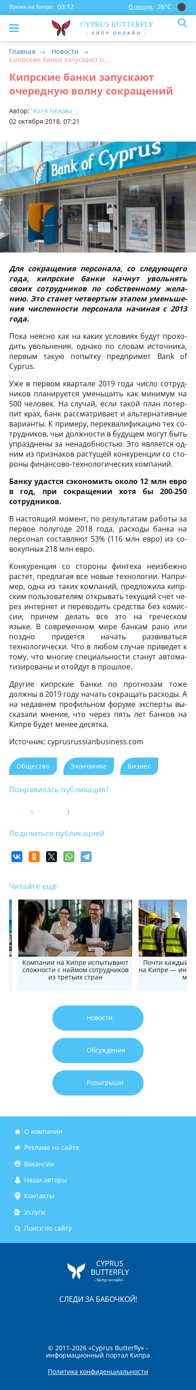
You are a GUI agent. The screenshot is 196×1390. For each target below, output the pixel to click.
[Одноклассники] (34, 856)
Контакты (39, 1195)
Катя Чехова (51, 110)
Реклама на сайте (51, 1147)
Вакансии (39, 1163)
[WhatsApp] (69, 856)
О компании (43, 1131)
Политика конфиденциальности (98, 1371)
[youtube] (150, 1318)
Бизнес (139, 766)
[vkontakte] (130, 1318)
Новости (65, 51)
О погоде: (141, 7)
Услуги (34, 1212)
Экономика (89, 766)
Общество (33, 766)
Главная (22, 51)
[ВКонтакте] (17, 856)
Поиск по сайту (48, 1228)
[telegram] (109, 1318)
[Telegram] (86, 856)
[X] (51, 856)
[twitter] (88, 1318)
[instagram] (67, 1318)
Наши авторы (45, 1179)
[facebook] (46, 1318)
